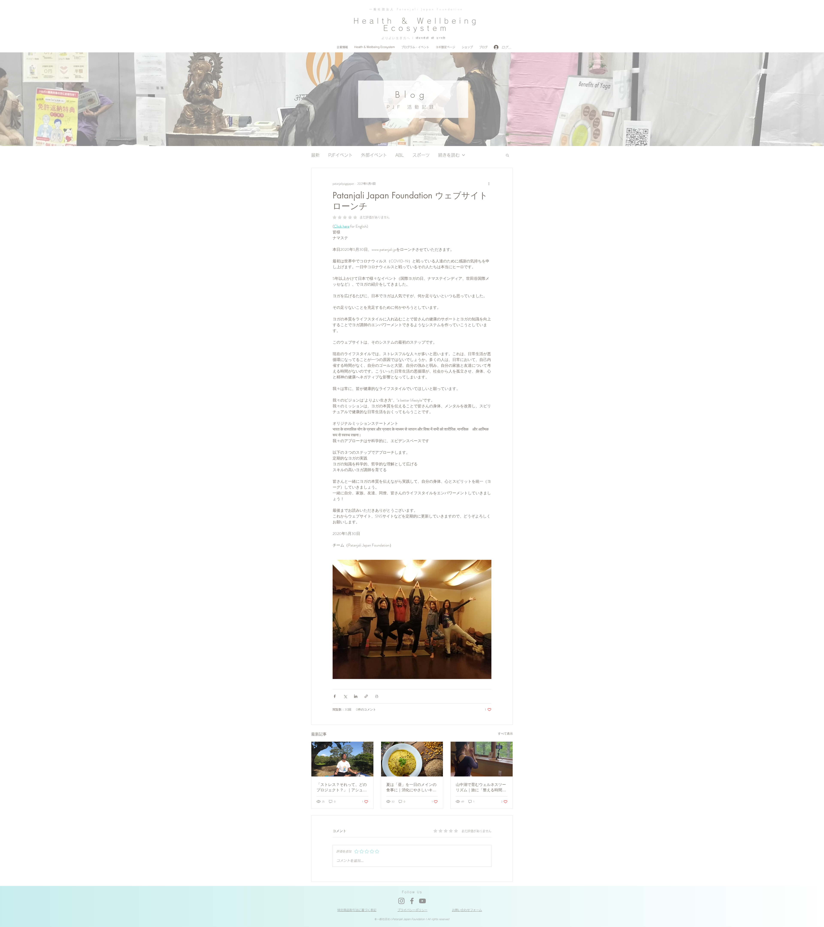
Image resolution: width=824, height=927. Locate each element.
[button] (507, 155)
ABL (399, 155)
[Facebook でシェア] (335, 696)
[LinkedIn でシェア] (356, 696)
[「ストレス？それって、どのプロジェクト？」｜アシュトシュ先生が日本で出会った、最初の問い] (342, 759)
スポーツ (421, 155)
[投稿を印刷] (377, 696)
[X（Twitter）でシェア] (345, 696)
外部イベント (374, 155)
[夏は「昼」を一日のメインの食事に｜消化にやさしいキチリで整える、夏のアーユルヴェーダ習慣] (412, 759)
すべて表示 (505, 733)
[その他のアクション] (488, 183)
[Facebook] (412, 901)
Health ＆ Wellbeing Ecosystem (416, 24)
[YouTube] (422, 901)
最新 (315, 155)
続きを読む (449, 155)
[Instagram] (401, 901)
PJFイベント (340, 155)
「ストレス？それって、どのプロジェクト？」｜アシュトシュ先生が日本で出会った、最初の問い (342, 787)
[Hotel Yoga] (482, 759)
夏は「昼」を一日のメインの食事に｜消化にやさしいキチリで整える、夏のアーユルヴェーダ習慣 (411, 787)
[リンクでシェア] (366, 696)
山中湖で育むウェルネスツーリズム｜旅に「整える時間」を (481, 787)
